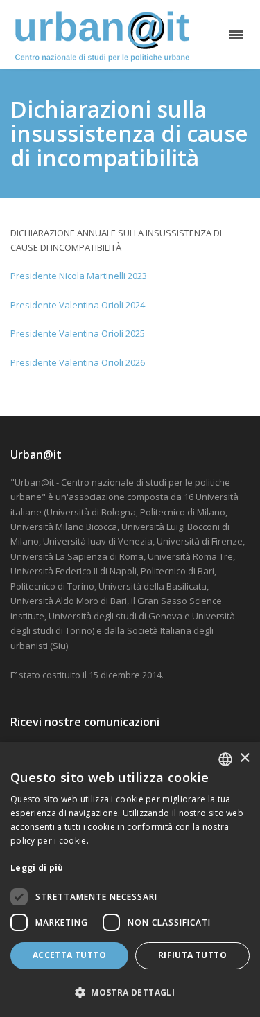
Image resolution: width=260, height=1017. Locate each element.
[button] (130, 992)
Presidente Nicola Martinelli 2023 (78, 275)
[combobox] (225, 759)
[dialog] (130, 879)
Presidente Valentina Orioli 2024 (77, 305)
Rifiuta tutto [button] (192, 955)
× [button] (244, 758)
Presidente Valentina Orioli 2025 (77, 333)
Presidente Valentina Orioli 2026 (77, 362)
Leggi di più (37, 868)
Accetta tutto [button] (69, 955)
